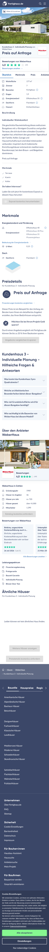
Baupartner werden (13, 879)
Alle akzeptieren (24, 933)
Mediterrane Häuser (13, 745)
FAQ (6, 809)
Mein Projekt (10, 866)
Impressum (9, 840)
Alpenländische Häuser (14, 701)
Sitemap (7, 813)
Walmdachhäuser (12, 779)
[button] (40, 3)
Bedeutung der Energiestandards (15, 242)
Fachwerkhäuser (11, 726)
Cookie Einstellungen (13, 826)
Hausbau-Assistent (13, 853)
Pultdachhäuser (11, 783)
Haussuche (9, 857)
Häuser (10, 670)
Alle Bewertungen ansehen (34, 556)
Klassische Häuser (12, 730)
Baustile (12, 687)
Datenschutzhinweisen (18, 926)
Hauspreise (26, 687)
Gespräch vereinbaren (14, 884)
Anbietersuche (10, 862)
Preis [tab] (33, 75)
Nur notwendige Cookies (24, 948)
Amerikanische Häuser (14, 697)
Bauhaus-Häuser (11, 706)
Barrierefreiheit (11, 831)
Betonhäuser (10, 710)
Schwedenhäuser (11, 754)
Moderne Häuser (11, 750)
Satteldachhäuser (12, 770)
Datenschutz (10, 835)
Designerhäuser (11, 721)
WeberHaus (20, 670)
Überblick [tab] (6, 75)
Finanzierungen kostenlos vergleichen (17, 303)
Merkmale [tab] (20, 75)
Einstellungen (24, 941)
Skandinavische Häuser (14, 759)
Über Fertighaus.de (12, 804)
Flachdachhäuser (11, 774)
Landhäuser (9, 735)
